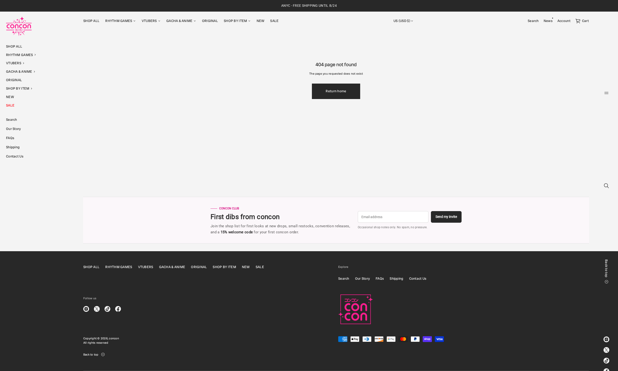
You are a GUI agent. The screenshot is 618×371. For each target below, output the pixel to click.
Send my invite (446, 217)
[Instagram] (606, 339)
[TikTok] (606, 360)
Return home (336, 91)
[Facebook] (118, 309)
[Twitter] (606, 350)
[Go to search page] (606, 185)
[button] (38, 55)
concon (114, 338)
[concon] (19, 26)
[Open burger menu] (606, 93)
